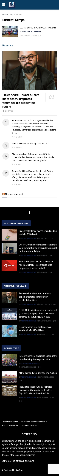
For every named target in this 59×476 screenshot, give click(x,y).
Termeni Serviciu (29, 425)
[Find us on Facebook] (29, 212)
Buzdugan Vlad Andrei (31, 32)
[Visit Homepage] (11, 5)
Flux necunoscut (14, 194)
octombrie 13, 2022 (28, 367)
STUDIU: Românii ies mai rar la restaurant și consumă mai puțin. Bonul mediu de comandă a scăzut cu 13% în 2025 (38, 313)
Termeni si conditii (10, 422)
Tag (11, 14)
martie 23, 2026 (45, 304)
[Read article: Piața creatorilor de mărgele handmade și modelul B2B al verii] (9, 235)
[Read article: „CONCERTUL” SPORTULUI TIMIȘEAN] (10, 31)
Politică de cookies (10, 425)
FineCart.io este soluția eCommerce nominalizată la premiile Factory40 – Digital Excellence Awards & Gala (35, 390)
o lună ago (43, 238)
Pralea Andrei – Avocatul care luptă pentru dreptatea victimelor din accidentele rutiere (20, 101)
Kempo (19, 14)
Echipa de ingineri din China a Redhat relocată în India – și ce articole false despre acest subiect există (36, 265)
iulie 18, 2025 (44, 334)
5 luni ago (43, 272)
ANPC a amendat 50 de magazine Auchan (30, 143)
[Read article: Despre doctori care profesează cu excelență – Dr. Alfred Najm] (9, 331)
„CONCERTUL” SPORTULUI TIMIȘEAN (38, 27)
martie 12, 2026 (45, 321)
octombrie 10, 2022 (29, 35)
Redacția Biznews (28, 238)
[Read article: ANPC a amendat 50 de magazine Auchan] (9, 377)
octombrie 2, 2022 (46, 377)
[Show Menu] (3, 5)
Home (5, 14)
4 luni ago (43, 255)
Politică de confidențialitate (33, 422)
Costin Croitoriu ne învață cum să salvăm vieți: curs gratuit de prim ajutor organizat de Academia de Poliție (38, 248)
